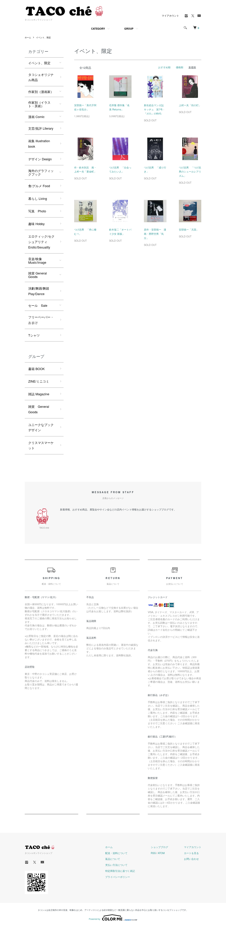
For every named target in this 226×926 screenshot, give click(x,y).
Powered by (94, 918)
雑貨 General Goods (37, 275)
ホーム (28, 37)
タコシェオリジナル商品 (41, 77)
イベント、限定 (43, 37)
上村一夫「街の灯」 (190, 105)
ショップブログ (159, 847)
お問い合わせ (191, 859)
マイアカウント (170, 15)
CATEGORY (98, 28)
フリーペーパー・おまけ (41, 320)
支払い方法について (116, 865)
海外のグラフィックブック (41, 172)
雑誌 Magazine (38, 394)
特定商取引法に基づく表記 (120, 871)
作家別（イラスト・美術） (39, 104)
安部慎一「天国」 (189, 229)
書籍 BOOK (36, 368)
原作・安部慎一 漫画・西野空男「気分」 (155, 234)
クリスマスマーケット (41, 445)
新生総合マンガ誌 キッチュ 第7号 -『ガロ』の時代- (155, 109)
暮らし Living (37, 198)
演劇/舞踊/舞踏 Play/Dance (38, 291)
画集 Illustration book (39, 143)
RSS (153, 853)
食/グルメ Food (39, 185)
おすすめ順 (164, 67)
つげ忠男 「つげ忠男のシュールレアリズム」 (190, 172)
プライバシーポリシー (117, 877)
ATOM (161, 853)
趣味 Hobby (36, 223)
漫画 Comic (36, 116)
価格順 (179, 67)
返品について (112, 859)
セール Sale (37, 305)
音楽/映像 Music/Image (37, 260)
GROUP (128, 28)
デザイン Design (40, 159)
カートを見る (191, 853)
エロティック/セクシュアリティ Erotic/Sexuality (41, 241)
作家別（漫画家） (41, 91)
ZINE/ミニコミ (38, 381)
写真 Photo (37, 211)
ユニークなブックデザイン (41, 427)
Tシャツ (34, 335)
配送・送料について (116, 853)
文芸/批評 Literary (40, 128)
